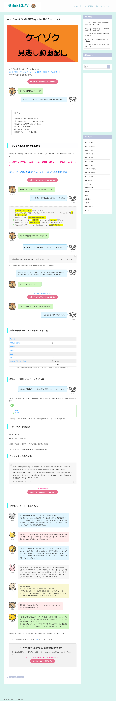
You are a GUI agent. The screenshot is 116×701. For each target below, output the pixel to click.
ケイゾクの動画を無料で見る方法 (27, 118)
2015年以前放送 (91, 146)
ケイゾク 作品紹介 (23, 127)
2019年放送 (89, 161)
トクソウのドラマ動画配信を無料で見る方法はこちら (97, 45)
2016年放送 (89, 150)
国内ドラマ (20, 677)
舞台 (87, 203)
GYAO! (17, 413)
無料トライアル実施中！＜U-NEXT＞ (43, 81)
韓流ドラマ (89, 206)
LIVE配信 (89, 180)
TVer (16, 410)
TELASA (12, 365)
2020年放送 (89, 165)
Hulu (11, 357)
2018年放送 (89, 157)
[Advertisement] (97, 102)
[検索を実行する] (108, 67)
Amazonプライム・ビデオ (18, 361)
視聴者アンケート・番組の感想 (26, 132)
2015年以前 (13, 677)
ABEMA (12, 346)
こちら (60, 634)
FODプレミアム (15, 343)
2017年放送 (89, 154)
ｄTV (11, 354)
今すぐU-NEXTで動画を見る (43, 661)
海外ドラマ (89, 199)
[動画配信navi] (22, 5)
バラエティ (89, 184)
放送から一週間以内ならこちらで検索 (28, 124)
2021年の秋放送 (91, 173)
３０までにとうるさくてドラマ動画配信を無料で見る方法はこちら (97, 23)
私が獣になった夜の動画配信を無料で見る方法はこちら (97, 40)
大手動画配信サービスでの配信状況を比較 (30, 121)
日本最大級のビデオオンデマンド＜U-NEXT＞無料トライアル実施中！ (34, 72)
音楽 (87, 210)
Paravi (12, 339)
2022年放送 (89, 176)
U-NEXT (12, 350)
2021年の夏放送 (91, 169)
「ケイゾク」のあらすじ (24, 129)
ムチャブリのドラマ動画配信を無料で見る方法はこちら (97, 34)
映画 (87, 191)
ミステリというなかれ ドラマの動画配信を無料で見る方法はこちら (97, 29)
